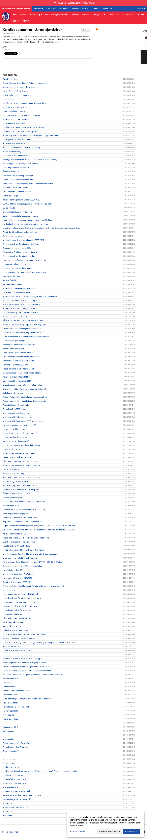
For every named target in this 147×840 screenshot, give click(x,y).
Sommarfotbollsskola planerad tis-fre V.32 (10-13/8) (24, 510)
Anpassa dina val (77, 831)
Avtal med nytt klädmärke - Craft (16, 441)
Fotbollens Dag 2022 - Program (16, 409)
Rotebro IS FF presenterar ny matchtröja (19, 288)
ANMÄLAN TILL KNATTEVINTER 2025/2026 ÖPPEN (23, 127)
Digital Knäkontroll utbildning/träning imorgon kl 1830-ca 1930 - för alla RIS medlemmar (39, 526)
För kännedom (9, 763)
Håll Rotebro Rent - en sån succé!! (17, 618)
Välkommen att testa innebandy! (16, 413)
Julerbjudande (9, 208)
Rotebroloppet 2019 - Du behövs (16, 743)
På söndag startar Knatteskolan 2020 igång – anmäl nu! (26, 663)
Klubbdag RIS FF (10, 715)
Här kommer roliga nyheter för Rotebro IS (20, 606)
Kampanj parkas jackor (12, 284)
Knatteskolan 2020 (10, 679)
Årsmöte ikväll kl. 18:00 (12, 172)
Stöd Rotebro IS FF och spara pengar (18, 95)
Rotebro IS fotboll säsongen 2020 (17, 691)
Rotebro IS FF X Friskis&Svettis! (16, 119)
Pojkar (63, 8)
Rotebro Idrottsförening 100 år (15, 807)
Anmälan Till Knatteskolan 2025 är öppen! (20, 131)
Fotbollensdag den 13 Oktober (15, 747)
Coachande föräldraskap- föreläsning (18, 361)
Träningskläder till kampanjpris (15, 188)
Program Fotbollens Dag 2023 (15, 264)
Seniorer (38, 8)
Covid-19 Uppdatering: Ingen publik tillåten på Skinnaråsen (27, 671)
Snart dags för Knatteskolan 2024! (17, 168)
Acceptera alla (131, 832)
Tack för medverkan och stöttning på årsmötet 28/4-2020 (26, 667)
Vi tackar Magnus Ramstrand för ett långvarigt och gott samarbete (30, 554)
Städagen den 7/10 (11, 767)
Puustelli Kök (8, 815)
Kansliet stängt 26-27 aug (13, 473)
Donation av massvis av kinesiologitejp (19, 542)
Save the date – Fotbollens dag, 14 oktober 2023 (23, 333)
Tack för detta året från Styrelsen (16, 546)
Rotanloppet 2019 (10, 727)
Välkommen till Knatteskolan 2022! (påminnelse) (23, 421)
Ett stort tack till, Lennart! (13, 646)
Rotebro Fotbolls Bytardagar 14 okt (17, 268)
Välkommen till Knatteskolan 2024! (17, 192)
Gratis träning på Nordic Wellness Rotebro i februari (24, 385)
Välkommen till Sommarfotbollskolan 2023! (21, 357)
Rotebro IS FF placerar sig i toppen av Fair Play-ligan (24, 324)
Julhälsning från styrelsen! (13, 393)
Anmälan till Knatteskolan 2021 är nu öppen (21, 489)
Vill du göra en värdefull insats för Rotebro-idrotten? (24, 634)
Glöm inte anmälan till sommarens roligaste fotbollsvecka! (27, 337)
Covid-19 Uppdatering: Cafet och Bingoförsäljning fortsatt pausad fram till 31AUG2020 (39, 642)
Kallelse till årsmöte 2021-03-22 (16, 534)
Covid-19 (6, 683)
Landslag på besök (11, 469)
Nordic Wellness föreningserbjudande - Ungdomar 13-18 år (27, 220)
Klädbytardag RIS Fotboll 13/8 (15, 481)
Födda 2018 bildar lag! (12, 151)
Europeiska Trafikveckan (13, 614)
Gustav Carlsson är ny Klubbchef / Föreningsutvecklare (25, 83)
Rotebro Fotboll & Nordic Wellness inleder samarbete (25, 397)
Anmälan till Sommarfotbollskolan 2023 (19, 345)
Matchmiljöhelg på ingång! (14, 341)
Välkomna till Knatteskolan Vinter (16, 155)
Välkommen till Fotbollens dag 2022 (18, 417)
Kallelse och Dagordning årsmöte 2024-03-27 (21, 200)
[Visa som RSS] (96, 30)
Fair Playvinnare (9, 687)
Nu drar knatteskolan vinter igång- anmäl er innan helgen (26, 224)
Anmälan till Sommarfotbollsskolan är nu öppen (22, 658)
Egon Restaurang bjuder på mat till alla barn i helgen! (24, 272)
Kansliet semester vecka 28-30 (15, 316)
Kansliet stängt (9, 590)
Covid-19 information (11, 449)
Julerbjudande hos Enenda (14, 111)
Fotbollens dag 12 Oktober (14, 143)
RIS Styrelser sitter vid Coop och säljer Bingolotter (23, 550)
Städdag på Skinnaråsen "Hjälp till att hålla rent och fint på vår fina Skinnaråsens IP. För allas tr (41, 771)
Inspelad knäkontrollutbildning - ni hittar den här (22, 522)
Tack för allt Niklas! (11, 79)
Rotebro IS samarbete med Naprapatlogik (20, 453)
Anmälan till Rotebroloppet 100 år (17, 791)
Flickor (51, 8)
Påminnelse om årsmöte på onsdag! (18, 176)
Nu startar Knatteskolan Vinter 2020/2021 (20, 602)
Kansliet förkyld (9, 280)
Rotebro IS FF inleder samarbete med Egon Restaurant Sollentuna (30, 296)
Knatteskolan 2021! (11, 506)
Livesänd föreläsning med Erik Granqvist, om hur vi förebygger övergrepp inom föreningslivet (41, 228)
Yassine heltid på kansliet (13, 349)
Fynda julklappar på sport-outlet (16, 405)
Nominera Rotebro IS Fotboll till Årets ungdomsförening (26, 538)
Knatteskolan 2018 (10, 787)
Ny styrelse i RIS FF (10, 711)
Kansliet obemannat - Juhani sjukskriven (32, 30)
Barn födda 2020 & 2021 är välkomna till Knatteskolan (25, 103)
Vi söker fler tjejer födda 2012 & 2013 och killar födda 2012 (27, 699)
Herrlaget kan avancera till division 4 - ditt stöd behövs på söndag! (30, 160)
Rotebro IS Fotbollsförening (17, 8)
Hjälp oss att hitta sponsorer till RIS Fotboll (20, 594)
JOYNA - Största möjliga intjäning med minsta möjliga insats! (28, 204)
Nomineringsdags (10, 196)
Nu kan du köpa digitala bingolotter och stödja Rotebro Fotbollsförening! (33, 675)
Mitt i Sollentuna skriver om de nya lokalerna (21, 87)
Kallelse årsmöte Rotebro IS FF (15, 377)
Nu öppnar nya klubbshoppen (15, 429)
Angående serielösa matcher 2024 (17, 248)
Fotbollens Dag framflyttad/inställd (17, 610)
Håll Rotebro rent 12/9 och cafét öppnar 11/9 (21, 477)
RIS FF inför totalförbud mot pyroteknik (19, 308)
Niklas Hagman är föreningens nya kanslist (20, 164)
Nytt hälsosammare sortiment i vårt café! (19, 425)
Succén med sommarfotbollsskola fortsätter (21, 445)
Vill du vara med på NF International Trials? (20, 312)
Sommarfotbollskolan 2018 (14, 779)
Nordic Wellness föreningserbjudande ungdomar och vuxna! (28, 184)
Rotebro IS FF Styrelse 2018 (14, 783)
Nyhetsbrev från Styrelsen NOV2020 (17, 578)
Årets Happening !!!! (11, 751)
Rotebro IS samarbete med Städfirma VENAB (21, 465)
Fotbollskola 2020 (10, 695)
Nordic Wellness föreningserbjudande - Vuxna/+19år (24, 260)
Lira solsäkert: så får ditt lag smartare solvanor (22, 329)
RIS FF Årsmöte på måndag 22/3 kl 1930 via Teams (24, 502)
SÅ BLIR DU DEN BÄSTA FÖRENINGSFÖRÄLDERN (23, 320)
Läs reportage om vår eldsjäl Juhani (17, 457)
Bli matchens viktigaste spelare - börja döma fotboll (24, 389)
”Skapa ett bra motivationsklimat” (17, 292)
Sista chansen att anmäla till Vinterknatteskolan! (22, 566)
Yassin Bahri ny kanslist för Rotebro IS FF (20, 485)
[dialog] (105, 824)
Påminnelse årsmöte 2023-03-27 (16, 365)
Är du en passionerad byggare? (16, 514)
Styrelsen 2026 (9, 99)
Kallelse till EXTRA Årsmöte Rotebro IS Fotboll (22, 795)
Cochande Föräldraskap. (13, 775)
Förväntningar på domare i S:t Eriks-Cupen (20, 300)
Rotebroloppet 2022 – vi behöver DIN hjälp (20, 433)
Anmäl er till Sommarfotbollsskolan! (18, 650)
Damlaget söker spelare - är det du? (17, 139)
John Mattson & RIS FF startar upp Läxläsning (21, 115)
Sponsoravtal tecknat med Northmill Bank (20, 518)
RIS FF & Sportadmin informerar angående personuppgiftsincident (30, 135)
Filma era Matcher (10, 703)
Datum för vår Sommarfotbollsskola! (18, 180)
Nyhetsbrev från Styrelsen (13, 622)
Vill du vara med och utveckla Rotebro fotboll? (22, 373)
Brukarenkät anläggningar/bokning (17, 212)
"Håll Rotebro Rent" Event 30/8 (15, 630)
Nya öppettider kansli (12, 276)
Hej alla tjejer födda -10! (12, 570)
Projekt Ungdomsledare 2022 (15, 437)
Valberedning (8, 731)
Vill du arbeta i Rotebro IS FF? (15, 107)
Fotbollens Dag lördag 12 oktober (17, 707)
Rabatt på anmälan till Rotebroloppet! (18, 369)
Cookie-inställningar (10, 832)
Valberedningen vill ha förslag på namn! (19, 799)
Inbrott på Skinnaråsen (12, 626)
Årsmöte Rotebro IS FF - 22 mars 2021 (18, 494)
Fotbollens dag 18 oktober (14, 123)
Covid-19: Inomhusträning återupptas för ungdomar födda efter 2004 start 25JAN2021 (38, 530)
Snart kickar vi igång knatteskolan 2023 (19, 353)
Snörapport (7, 803)
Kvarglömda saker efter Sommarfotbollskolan (22, 304)
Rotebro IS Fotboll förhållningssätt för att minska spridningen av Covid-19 (33, 586)
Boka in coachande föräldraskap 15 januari (20, 216)
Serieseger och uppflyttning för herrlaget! (20, 256)
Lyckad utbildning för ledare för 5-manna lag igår (23, 598)
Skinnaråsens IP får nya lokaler (15, 91)
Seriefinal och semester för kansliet (17, 236)
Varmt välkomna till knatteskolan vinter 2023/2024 (23, 240)
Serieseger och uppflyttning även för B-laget (21, 244)
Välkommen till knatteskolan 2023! (17, 381)
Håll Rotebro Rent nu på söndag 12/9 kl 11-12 (21, 461)
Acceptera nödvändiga (109, 832)
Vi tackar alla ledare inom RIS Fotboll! (18, 574)
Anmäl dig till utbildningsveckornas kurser (20, 232)
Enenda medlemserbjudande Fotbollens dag (21, 147)
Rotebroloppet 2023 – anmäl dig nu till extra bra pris (24, 401)
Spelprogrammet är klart (13, 498)
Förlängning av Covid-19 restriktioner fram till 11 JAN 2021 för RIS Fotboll (33, 562)
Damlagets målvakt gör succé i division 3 (20, 252)
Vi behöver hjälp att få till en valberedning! (20, 558)
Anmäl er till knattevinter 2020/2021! (17, 582)
